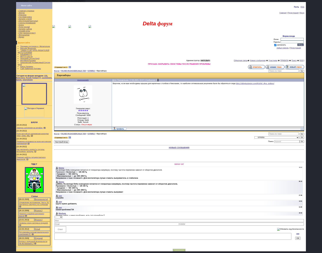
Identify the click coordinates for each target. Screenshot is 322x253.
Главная (282, 13)
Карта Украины (26, 66)
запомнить (281, 45)
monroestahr (83, 80)
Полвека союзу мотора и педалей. (33, 223)
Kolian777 (36, 78)
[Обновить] (303, 217)
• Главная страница (26, 11)
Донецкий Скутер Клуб (29, 58)
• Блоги (21, 25)
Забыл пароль (283, 48)
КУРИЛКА (91, 71)
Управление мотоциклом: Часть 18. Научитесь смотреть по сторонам (34, 203)
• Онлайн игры (24, 31)
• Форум (21, 13)
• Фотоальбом (24, 35)
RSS (302, 7)
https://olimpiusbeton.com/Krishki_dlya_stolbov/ (255, 83)
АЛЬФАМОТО (26, 54)
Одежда (38, 238)
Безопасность (41, 199)
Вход (302, 13)
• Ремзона (22, 15)
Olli (45, 76)
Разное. (38, 211)
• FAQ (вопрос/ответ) (27, 33)
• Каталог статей (25, 19)
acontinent (47, 78)
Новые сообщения (258, 60)
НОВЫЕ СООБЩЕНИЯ (179, 148)
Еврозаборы (102, 71)
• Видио (21, 37)
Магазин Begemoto (28, 48)
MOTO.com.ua (26, 56)
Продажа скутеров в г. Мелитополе (35, 46)
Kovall (28, 78)
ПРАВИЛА (284, 60)
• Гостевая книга (25, 17)
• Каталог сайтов (25, 29)
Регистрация (293, 13)
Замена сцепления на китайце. (30, 128)
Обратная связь (241, 60)
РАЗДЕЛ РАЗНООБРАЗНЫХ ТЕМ (73, 71)
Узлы (37, 229)
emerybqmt (28, 80)
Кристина (20, 78)
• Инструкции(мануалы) (28, 21)
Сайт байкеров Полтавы (30, 68)
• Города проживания (27, 23)
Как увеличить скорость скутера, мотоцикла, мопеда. (31, 150)
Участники (273, 60)
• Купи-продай (24, 27)
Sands (19, 80)
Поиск (294, 60)
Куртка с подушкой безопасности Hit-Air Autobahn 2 (33, 242)
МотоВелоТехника (28, 60)
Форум (56, 71)
